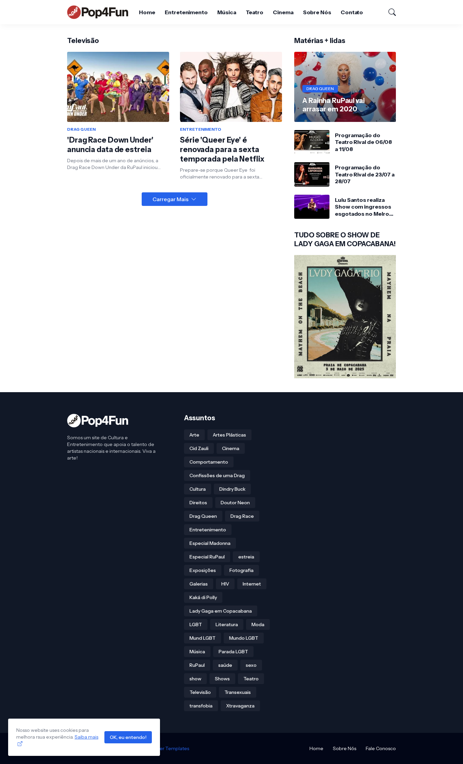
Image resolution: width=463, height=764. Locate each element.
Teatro (255, 12)
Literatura (227, 624)
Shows (222, 679)
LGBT (195, 624)
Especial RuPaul (207, 557)
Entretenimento (186, 12)
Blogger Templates (167, 748)
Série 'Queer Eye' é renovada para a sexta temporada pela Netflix (222, 149)
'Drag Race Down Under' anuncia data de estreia (110, 144)
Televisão (200, 692)
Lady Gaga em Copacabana (220, 611)
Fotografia (241, 570)
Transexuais (237, 692)
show (195, 679)
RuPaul (197, 665)
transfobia (201, 706)
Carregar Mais (170, 199)
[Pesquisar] (389, 12)
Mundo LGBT (243, 638)
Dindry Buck (232, 489)
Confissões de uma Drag (217, 475)
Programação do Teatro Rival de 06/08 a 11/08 (363, 142)
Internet (252, 584)
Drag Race (242, 516)
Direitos (198, 503)
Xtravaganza (240, 706)
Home (147, 12)
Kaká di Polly (203, 597)
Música (226, 12)
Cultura (197, 489)
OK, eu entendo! (128, 737)
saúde (225, 665)
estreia (246, 557)
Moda (257, 624)
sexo (251, 665)
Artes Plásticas (229, 435)
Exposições (202, 570)
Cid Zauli (198, 448)
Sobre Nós (317, 12)
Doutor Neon (235, 503)
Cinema (283, 12)
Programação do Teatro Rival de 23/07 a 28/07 (365, 174)
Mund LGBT (202, 638)
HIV (225, 584)
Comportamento (208, 462)
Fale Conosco (381, 748)
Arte (194, 435)
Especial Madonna (209, 543)
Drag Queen (203, 516)
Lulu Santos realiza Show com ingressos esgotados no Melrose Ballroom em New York (365, 206)
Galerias (198, 584)
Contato (352, 12)
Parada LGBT (233, 652)
